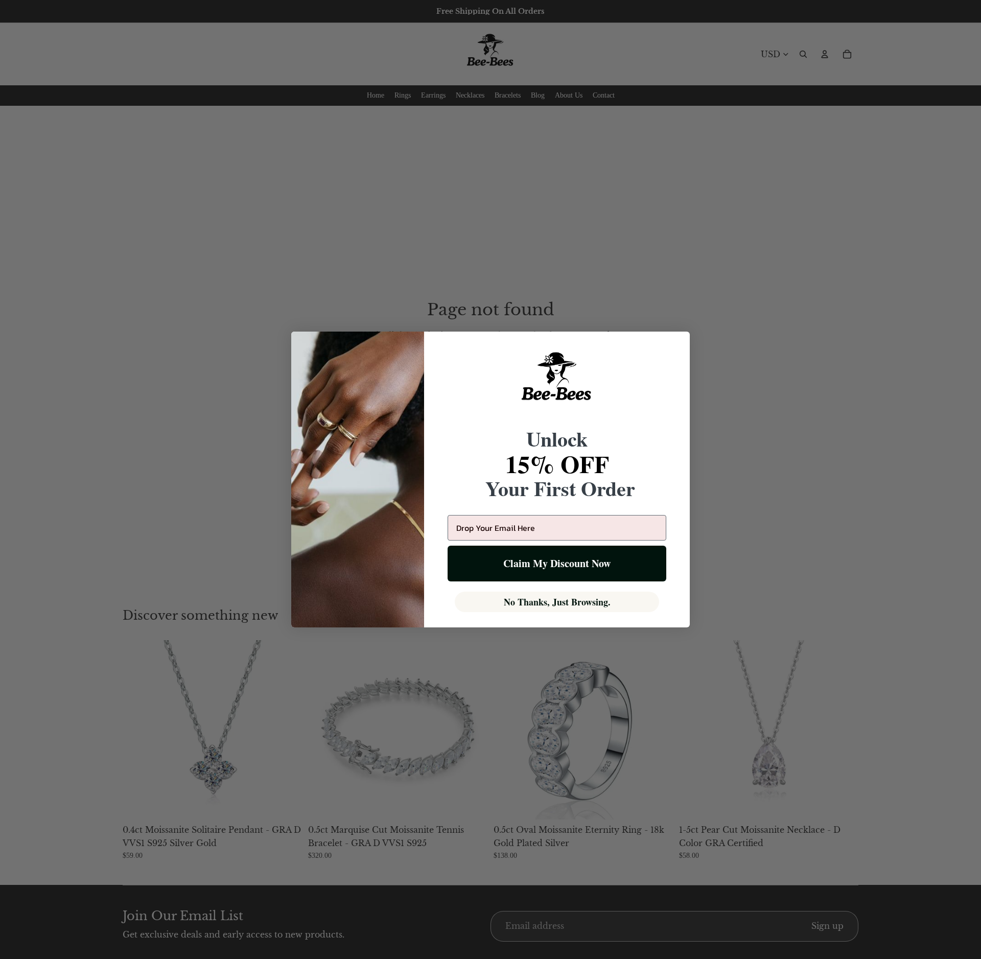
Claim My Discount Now (557, 563)
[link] (557, 382)
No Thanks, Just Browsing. (557, 602)
